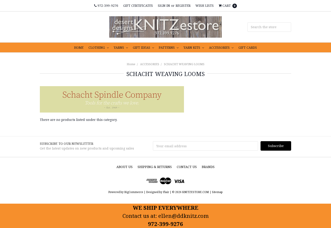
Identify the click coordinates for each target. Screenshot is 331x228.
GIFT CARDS (247, 47)
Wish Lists (204, 5)
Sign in (164, 5)
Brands (208, 167)
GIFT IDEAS (142, 47)
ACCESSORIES (220, 47)
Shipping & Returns (155, 167)
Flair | (167, 192)
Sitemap (217, 192)
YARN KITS (192, 47)
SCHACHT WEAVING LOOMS (184, 64)
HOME (79, 47)
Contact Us (187, 167)
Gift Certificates (138, 5)
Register (183, 5)
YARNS (119, 47)
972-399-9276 (107, 5)
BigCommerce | (134, 192)
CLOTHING (97, 47)
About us (124, 167)
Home (131, 64)
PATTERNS (167, 47)
